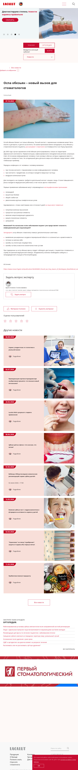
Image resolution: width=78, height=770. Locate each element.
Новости (30, 57)
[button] (73, 4)
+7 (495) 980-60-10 (57, 754)
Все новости (16, 68)
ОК (39, 766)
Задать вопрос (20, 294)
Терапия (31, 45)
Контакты (31, 754)
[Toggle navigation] (64, 4)
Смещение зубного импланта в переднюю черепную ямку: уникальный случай (31, 636)
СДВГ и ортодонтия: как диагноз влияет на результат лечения (25, 642)
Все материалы (69, 649)
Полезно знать (16, 759)
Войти (49, 51)
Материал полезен (18, 309)
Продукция (14, 754)
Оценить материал (46, 309)
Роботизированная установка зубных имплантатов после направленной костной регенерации (36, 627)
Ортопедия (47, 45)
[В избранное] (18, 70)
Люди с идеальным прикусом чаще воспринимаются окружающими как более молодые (34, 630)
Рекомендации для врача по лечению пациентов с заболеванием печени (29, 633)
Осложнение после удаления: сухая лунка (17, 639)
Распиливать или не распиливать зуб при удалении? (21, 645)
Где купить (31, 757)
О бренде (13, 757)
